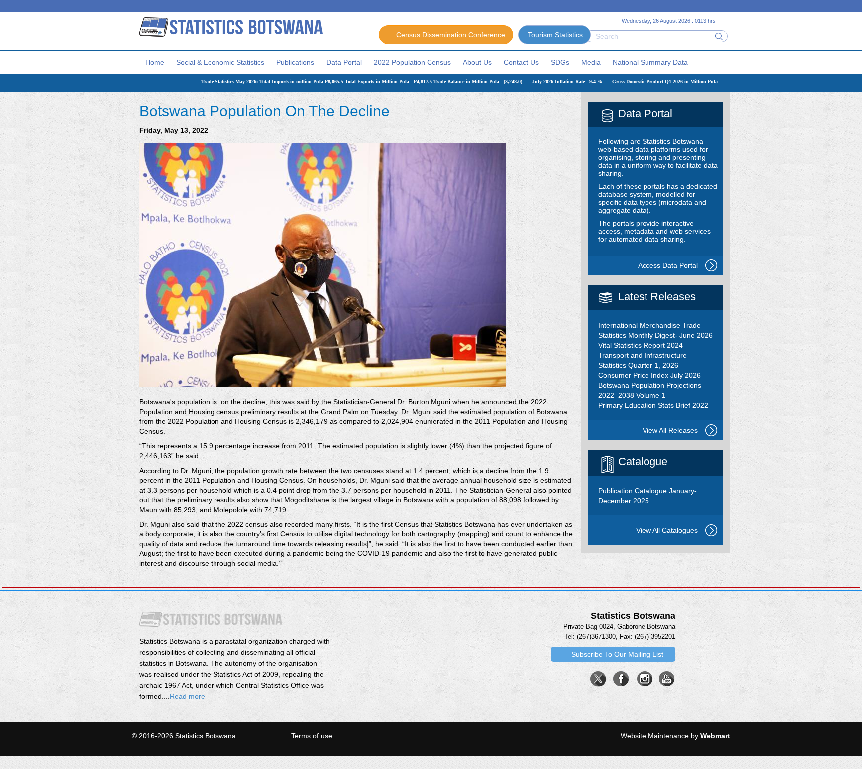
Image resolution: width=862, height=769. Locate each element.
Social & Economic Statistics (220, 62)
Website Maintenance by (675, 736)
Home (154, 62)
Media (591, 62)
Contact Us (521, 62)
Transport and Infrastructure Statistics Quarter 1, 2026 (642, 360)
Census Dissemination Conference (450, 35)
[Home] (231, 26)
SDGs (560, 62)
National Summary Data (650, 62)
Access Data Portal (668, 265)
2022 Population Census (412, 62)
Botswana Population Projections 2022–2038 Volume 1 (649, 390)
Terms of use (311, 736)
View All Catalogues (667, 530)
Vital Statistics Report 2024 (640, 345)
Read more (187, 696)
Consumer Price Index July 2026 (649, 375)
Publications (295, 62)
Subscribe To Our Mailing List (617, 654)
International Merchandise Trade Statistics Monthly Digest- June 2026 (655, 330)
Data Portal (344, 62)
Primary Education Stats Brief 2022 (653, 405)
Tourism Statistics (555, 35)
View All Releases (670, 430)
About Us (477, 62)
